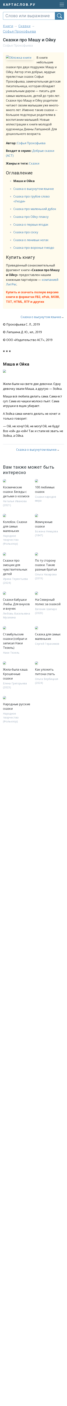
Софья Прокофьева (31, 143)
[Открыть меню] (60, 4)
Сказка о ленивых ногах (30, 240)
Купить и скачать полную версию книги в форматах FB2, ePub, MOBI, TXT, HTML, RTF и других (33, 297)
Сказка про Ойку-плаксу (31, 217)
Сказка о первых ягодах (30, 224)
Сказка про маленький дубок (34, 209)
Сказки (34, 163)
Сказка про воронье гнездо (33, 248)
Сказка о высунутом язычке (33, 189)
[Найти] (59, 16)
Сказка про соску (25, 232)
